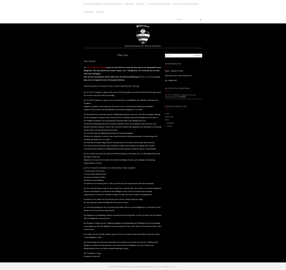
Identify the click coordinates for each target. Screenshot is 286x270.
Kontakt (101, 12)
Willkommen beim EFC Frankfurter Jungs (103, 4)
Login (167, 114)
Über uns (129, 4)
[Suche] (200, 19)
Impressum (89, 12)
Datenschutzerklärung (158, 4)
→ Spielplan (169, 123)
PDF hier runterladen (147, 77)
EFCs (167, 120)
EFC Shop (140, 4)
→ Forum (168, 126)
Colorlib (159, 267)
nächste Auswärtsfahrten (186, 4)
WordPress (173, 267)
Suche (197, 55)
